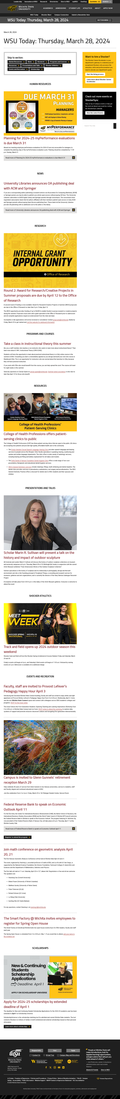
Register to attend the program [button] (16, 837)
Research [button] (41, 62)
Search (105, 2)
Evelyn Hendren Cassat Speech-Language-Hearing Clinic (29, 449)
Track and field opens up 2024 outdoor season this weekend (39, 649)
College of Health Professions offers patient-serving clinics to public (35, 436)
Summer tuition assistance (56, 372)
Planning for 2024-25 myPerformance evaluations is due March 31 (39, 140)
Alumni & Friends (92, 1070)
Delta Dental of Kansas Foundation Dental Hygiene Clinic (29, 461)
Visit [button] (54, 1050)
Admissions (61, 8)
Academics (48, 8)
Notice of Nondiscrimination (66, 1078)
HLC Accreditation (78, 1080)
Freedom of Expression (22, 1078)
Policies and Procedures (38, 1078)
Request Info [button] (36, 1050)
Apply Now (107, 8)
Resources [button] (13, 65)
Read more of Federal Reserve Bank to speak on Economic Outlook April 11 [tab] (33, 829)
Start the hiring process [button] (95, 74)
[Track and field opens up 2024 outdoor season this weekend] (40, 624)
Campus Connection (61, 15)
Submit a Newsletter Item (81, 15)
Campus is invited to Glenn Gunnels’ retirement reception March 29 (37, 780)
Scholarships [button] (35, 69)
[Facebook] (46, 1067)
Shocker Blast (46, 15)
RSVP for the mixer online (19, 703)
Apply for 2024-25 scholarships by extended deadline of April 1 (35, 1004)
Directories (54, 2)
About (97, 8)
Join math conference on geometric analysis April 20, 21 (38, 852)
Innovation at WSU (31, 2)
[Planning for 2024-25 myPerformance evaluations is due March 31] (40, 113)
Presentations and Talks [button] (31, 65)
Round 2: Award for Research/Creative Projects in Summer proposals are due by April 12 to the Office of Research (40, 295)
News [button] (30, 62)
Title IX (79, 1078)
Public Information (28, 1080)
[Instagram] (55, 1067)
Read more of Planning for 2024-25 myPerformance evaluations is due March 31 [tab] (35, 158)
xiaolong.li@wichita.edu (38, 907)
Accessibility (17, 1080)
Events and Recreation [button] (17, 69)
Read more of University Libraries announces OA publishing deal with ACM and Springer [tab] (38, 210)
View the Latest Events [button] (95, 113)
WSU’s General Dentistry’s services (20, 467)
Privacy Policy (52, 1078)
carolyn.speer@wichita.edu (38, 372)
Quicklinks (93, 2)
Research (43, 2)
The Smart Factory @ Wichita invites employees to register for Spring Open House (39, 921)
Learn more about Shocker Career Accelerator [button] (99, 80)
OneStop (84, 2)
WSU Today (34, 15)
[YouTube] (59, 1067)
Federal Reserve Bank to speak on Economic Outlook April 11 (35, 807)
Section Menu (102, 20)
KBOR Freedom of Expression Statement (59, 1080)
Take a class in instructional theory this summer (37, 343)
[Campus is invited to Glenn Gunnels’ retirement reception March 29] (40, 748)
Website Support (40, 1080)
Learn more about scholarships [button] (16, 1026)
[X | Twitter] (50, 1067)
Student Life (74, 8)
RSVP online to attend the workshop (50, 709)
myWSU (75, 2)
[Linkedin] (63, 1067)
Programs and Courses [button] (58, 62)
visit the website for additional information (41, 322)
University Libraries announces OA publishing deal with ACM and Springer (39, 186)
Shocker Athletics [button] (52, 65)
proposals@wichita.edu (60, 320)
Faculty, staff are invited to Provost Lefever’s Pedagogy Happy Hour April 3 (35, 689)
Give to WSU (65, 2)
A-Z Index (11, 1078)
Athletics (87, 8)
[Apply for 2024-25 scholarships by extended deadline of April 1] (40, 977)
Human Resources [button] (15, 62)
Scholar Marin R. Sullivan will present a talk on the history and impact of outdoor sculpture (39, 555)
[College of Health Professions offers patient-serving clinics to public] (40, 412)
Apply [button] (73, 1050)
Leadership (18, 2)
